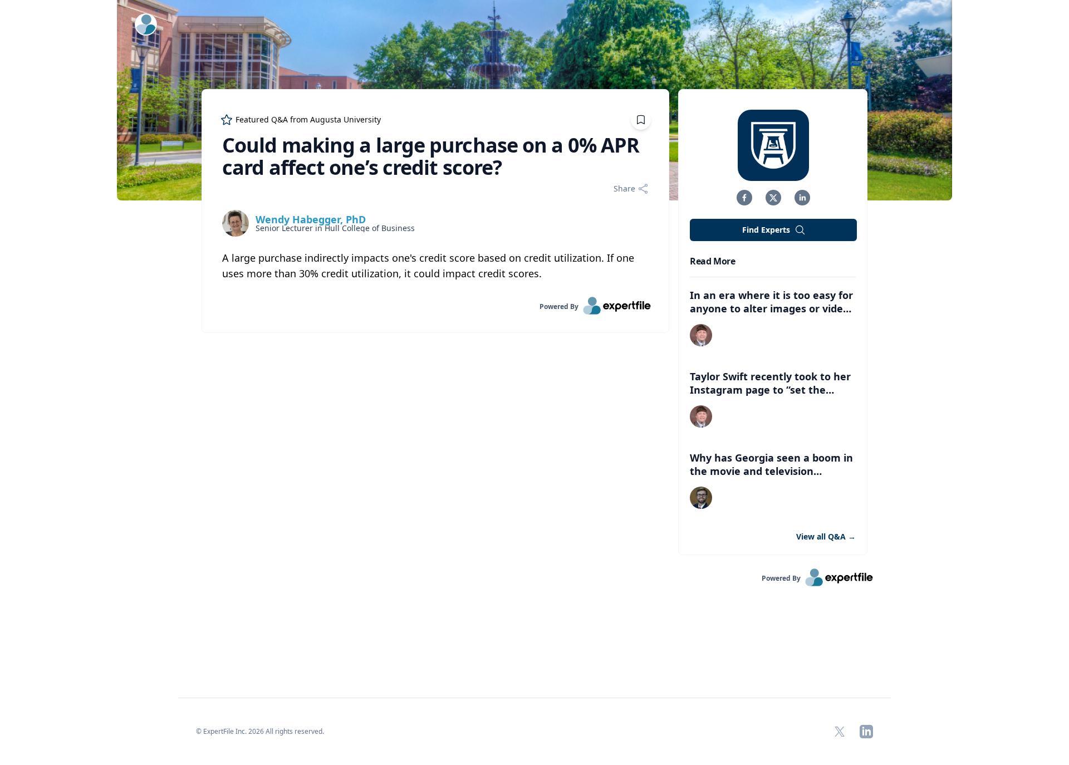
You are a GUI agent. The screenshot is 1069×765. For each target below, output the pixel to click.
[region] (435, 265)
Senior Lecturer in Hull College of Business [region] (335, 228)
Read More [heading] (712, 261)
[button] (744, 197)
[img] (235, 223)
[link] (435, 306)
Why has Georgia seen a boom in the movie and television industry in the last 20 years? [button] (771, 471)
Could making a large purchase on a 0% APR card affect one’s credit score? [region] (430, 156)
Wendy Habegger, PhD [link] (311, 219)
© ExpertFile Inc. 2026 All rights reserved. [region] (260, 731)
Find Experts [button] (766, 229)
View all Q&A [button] (826, 536)
